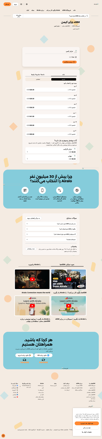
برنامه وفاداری (92, 401)
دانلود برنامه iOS (42, 355)
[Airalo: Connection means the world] (32, 279)
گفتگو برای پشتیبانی (65, 388)
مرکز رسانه (41, 392)
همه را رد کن (87, 428)
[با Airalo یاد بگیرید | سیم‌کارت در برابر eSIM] (68, 305)
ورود (15, 4)
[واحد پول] (21, 4)
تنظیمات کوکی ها (87, 432)
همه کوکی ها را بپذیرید (87, 423)
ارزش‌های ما (41, 390)
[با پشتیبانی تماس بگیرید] (3, 436)
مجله (32, 10)
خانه (74, 10)
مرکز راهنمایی (66, 385)
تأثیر (43, 388)
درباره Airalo (40, 10)
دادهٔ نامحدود (92, 388)
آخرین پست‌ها (53, 385)
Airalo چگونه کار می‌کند (53, 10)
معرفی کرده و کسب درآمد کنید (90, 397)
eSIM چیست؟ (79, 385)
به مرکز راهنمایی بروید (33, 218)
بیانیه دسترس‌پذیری (22, 429)
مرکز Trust (72, 429)
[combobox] (51, 16)
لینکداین (14, 394)
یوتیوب (14, 397)
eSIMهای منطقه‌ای (91, 392)
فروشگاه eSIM (66, 10)
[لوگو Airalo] (94, 4)
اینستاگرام (14, 388)
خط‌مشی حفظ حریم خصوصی (60, 429)
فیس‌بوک (14, 385)
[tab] (64, 74)
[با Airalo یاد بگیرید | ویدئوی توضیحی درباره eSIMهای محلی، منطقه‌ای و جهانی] (32, 305)
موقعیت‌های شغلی (40, 397)
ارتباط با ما (67, 390)
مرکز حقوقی (49, 429)
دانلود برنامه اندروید (23, 355)
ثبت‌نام (7, 4)
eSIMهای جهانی (91, 390)
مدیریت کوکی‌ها (41, 429)
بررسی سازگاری (68, 62)
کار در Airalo (41, 399)
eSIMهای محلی (66, 26)
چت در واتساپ (30, 249)
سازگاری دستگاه (78, 390)
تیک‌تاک (14, 392)
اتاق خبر (42, 394)
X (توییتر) (14, 390)
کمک (27, 10)
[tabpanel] (51, 106)
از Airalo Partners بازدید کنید (26, 386)
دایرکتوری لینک (32, 429)
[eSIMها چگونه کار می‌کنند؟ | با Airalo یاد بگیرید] (68, 279)
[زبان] (27, 4)
